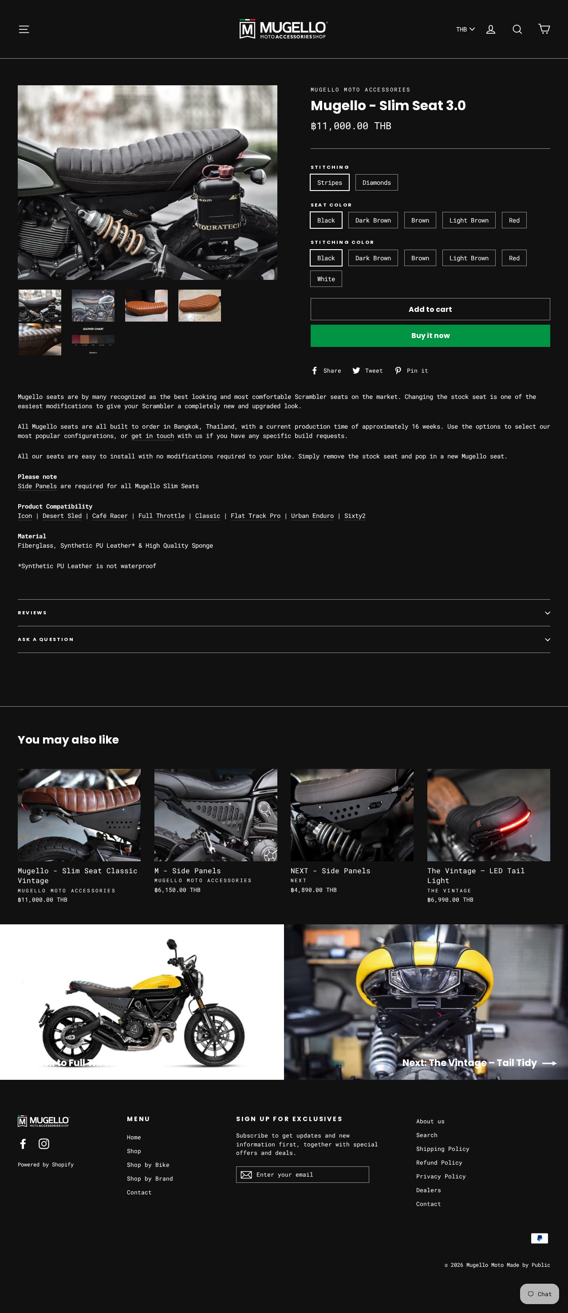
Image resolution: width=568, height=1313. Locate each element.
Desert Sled (62, 515)
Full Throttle (161, 515)
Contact (139, 1192)
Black (326, 220)
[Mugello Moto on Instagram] (44, 1143)
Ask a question (46, 639)
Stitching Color (343, 242)
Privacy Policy (441, 1176)
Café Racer (110, 515)
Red (514, 220)
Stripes (329, 182)
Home (134, 1137)
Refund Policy (439, 1162)
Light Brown (469, 220)
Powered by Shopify (46, 1164)
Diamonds (377, 182)
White (326, 279)
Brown (420, 220)
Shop (134, 1151)
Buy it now (430, 335)
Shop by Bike (148, 1165)
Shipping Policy (442, 1149)
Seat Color (331, 205)
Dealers (428, 1190)
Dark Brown (373, 220)
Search (427, 1135)
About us (430, 1121)
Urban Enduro (312, 515)
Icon (25, 515)
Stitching (330, 167)
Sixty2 (355, 515)
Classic (207, 515)
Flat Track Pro (255, 515)
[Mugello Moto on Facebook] (23, 1143)
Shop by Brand (150, 1178)
